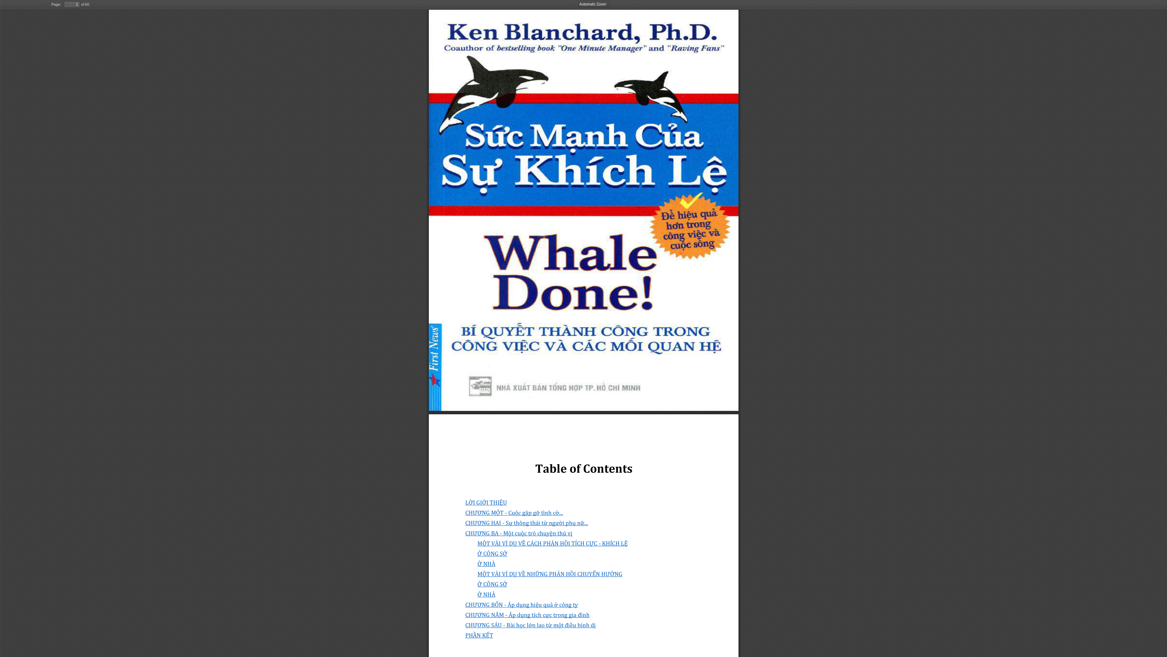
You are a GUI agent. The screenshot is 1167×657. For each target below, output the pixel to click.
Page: (56, 4)
